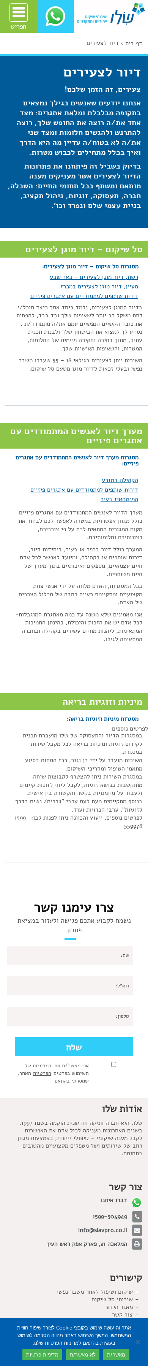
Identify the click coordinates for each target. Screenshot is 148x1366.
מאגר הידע (119, 1307)
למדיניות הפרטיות (42, 1069)
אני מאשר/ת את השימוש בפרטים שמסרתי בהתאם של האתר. (53, 1073)
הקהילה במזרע (120, 480)
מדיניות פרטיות (42, 1355)
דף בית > (131, 43)
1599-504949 (110, 1216)
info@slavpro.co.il (102, 1230)
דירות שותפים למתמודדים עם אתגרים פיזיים (84, 296)
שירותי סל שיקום (112, 1299)
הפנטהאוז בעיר (119, 499)
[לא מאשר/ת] (138, 1342)
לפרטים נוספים (129, 728)
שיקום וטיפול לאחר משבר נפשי (95, 1292)
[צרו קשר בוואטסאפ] (55, 16)
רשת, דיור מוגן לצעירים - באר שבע (94, 277)
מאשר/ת (116, 1355)
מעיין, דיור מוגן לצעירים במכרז (99, 286)
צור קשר (122, 1314)
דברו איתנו (114, 1200)
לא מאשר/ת (83, 1355)
